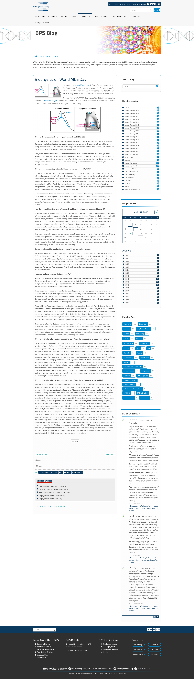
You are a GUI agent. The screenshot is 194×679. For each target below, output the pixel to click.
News (143, 4)
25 (158, 134)
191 (158, 166)
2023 (127, 264)
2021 (127, 270)
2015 (127, 288)
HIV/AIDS (67, 472)
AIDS (60, 472)
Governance (41, 657)
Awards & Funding (101, 16)
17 (158, 157)
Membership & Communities (46, 16)
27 (158, 145)
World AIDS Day (83, 85)
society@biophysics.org (125, 668)
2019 (127, 276)
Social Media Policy (120, 673)
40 (158, 110)
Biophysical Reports (110, 649)
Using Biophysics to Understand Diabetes (54, 489)
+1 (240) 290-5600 (143, 668)
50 (158, 189)
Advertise (136, 4)
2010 (127, 303)
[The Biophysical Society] (41, 6)
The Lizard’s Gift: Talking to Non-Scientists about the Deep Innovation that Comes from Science (143, 508)
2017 (127, 282)
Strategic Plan (42, 655)
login (43, 506)
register (49, 506)
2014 (127, 291)
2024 (127, 261)
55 (158, 180)
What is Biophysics (44, 646)
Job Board (154, 654)
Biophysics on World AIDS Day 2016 (52, 486)
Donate (129, 4)
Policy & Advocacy (42, 22)
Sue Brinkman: (134, 420)
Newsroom (138, 649)
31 (158, 116)
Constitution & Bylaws (45, 652)
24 (158, 177)
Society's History (43, 644)
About (111, 4)
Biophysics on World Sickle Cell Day (52, 495)
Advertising (138, 644)
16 (158, 160)
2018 (127, 279)
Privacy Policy (99, 673)
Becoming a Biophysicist (46, 649)
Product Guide (138, 654)
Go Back (75, 441)
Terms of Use (108, 673)
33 (158, 122)
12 (158, 175)
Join (116, 4)
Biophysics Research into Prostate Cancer (55, 492)
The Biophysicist (109, 646)
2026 (127, 255)
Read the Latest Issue (78, 650)
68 (158, 169)
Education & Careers (120, 16)
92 (158, 183)
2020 (127, 273)
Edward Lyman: (134, 568)
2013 (127, 294)
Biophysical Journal (110, 644)
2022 (127, 267)
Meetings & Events (68, 16)
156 (158, 163)
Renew (122, 4)
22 (158, 186)
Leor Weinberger (50, 100)
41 (158, 128)
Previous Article (42, 454)
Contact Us (154, 644)
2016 (127, 285)
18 (130, 233)
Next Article (109, 454)
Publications (85, 16)
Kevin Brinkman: (134, 516)
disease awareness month (48, 472)
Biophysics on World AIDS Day (50, 498)
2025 (127, 258)
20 (158, 107)
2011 (127, 300)
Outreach (136, 16)
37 (158, 125)
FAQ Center (154, 649)
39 (158, 131)
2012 (127, 297)
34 (158, 113)
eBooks (105, 652)
